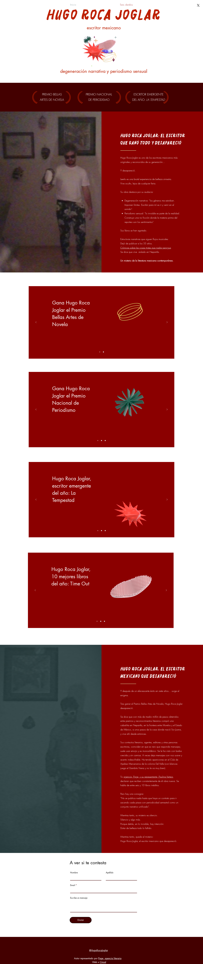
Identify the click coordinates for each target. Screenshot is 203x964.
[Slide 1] (97, 440)
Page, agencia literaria (109, 958)
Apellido (109, 873)
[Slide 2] (101, 440)
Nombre (74, 873)
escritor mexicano (104, 28)
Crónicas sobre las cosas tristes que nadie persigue (145, 247)
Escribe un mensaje (78, 898)
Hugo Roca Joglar (104, 15)
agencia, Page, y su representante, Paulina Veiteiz (148, 776)
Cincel (103, 962)
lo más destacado (124, 577)
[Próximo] (167, 322)
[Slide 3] (105, 440)
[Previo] (36, 322)
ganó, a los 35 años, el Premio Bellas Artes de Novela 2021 (71, 324)
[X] (198, 5)
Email (72, 885)
